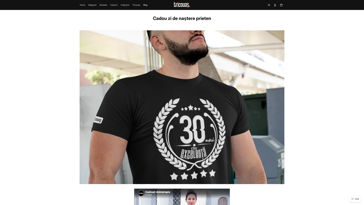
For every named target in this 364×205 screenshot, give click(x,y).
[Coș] (281, 5)
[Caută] (269, 5)
